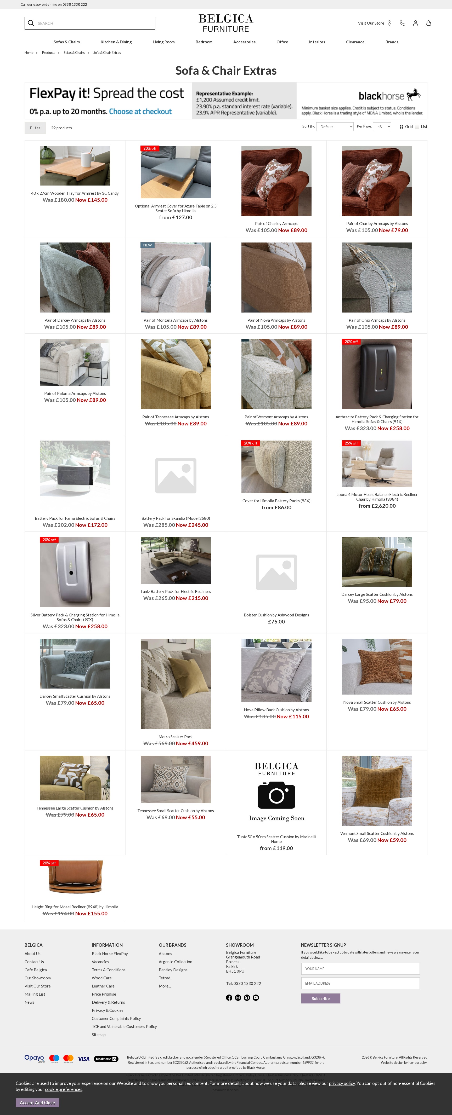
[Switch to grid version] (402, 127)
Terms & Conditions (109, 969)
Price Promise (104, 994)
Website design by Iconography (404, 1062)
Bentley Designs (173, 969)
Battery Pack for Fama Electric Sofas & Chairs (75, 518)
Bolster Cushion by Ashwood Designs (276, 615)
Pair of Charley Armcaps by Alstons (377, 223)
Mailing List (35, 994)
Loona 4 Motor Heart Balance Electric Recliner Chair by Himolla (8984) (377, 496)
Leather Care (103, 986)
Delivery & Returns (108, 1002)
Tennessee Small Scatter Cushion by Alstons (175, 810)
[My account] (415, 23)
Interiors (317, 41)
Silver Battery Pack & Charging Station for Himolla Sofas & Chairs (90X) (75, 617)
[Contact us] (402, 23)
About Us (33, 953)
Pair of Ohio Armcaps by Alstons (377, 320)
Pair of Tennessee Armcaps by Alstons (175, 416)
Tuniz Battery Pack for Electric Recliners (175, 591)
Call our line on (54, 4)
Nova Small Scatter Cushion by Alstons (377, 702)
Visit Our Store (371, 23)
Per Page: (364, 126)
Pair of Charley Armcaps (276, 223)
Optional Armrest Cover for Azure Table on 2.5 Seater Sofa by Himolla (176, 208)
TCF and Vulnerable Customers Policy (124, 1026)
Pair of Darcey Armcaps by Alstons (74, 320)
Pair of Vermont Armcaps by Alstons (276, 416)
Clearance (355, 41)
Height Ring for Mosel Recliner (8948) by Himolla (75, 906)
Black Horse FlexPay (110, 953)
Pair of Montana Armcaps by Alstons (176, 320)
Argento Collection (175, 961)
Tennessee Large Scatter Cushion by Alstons (75, 808)
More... (165, 986)
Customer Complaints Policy (116, 1018)
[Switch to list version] (417, 127)
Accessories (244, 41)
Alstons (165, 953)
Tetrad (164, 977)
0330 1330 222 (247, 983)
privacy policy (342, 1083)
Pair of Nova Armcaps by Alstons (276, 320)
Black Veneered (98, 235)
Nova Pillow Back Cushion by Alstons (276, 709)
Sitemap (99, 1034)
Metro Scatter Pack (176, 736)
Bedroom (204, 41)
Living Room (164, 41)
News (29, 1002)
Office (282, 41)
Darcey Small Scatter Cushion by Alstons (74, 696)
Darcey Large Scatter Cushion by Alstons (377, 594)
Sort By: (309, 126)
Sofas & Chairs (67, 41)
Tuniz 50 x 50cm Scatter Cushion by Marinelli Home (276, 839)
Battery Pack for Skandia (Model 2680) (176, 518)
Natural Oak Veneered (50, 235)
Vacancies (100, 961)
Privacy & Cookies (107, 1010)
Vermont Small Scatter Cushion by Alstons (377, 833)
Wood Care (102, 977)
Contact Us (34, 961)
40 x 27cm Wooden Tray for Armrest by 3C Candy (75, 193)
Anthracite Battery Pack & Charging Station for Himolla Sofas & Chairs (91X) (377, 419)
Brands (392, 41)
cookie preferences (63, 1089)
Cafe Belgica (36, 969)
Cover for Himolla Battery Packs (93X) (276, 500)
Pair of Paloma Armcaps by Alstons (75, 393)
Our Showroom (38, 977)
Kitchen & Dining (116, 41)
